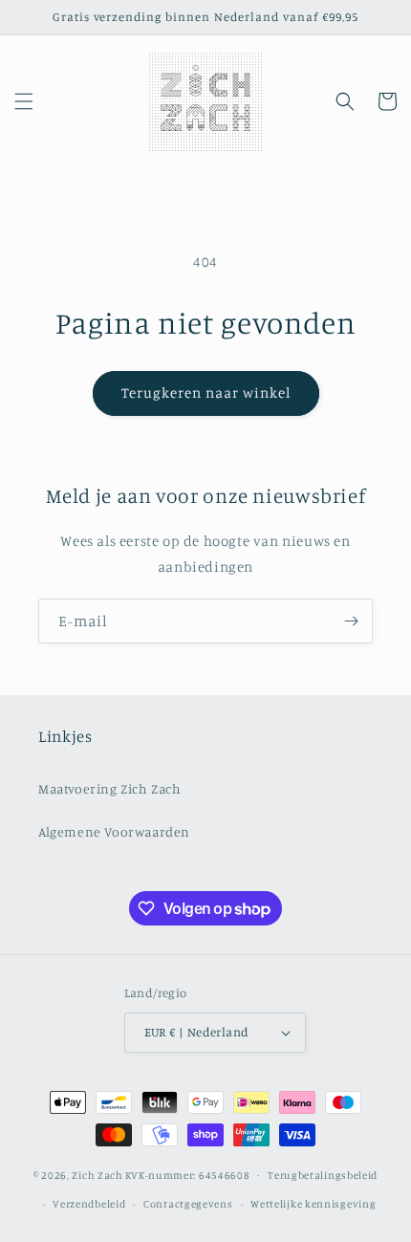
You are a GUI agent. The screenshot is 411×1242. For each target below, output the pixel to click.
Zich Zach (97, 1174)
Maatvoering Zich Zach (110, 788)
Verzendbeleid (89, 1203)
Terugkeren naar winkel (206, 392)
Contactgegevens (188, 1203)
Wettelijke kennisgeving (313, 1203)
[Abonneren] (351, 621)
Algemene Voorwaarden (114, 831)
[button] (24, 101)
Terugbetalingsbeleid (323, 1175)
